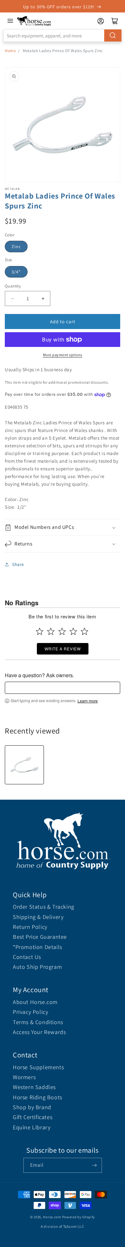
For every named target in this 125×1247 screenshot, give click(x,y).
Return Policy (30, 926)
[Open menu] (10, 20)
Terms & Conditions (38, 1022)
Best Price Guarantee (40, 936)
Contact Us (27, 957)
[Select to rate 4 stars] (73, 631)
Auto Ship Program (37, 966)
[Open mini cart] (115, 21)
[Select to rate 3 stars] (62, 631)
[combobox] (62, 35)
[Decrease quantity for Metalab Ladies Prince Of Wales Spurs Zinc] (12, 298)
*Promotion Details (37, 947)
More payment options (62, 354)
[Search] (112, 35)
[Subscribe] (95, 1165)
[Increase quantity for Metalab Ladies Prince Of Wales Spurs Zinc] (43, 298)
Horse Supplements (38, 1067)
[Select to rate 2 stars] (51, 631)
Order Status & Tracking (43, 906)
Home (10, 50)
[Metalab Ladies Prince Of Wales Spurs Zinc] (24, 765)
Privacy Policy (30, 1012)
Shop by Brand (32, 1107)
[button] (62, 527)
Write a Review (63, 648)
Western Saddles (34, 1087)
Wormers (24, 1077)
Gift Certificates (32, 1117)
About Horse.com (35, 1002)
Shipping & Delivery (38, 917)
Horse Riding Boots (37, 1097)
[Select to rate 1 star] (40, 631)
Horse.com (52, 1217)
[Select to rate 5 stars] (84, 631)
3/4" (16, 272)
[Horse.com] (34, 21)
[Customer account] (101, 21)
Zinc (16, 246)
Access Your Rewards (39, 1032)
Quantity (13, 286)
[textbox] (62, 688)
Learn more (88, 700)
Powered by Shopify (78, 1217)
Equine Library (31, 1127)
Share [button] (18, 564)
